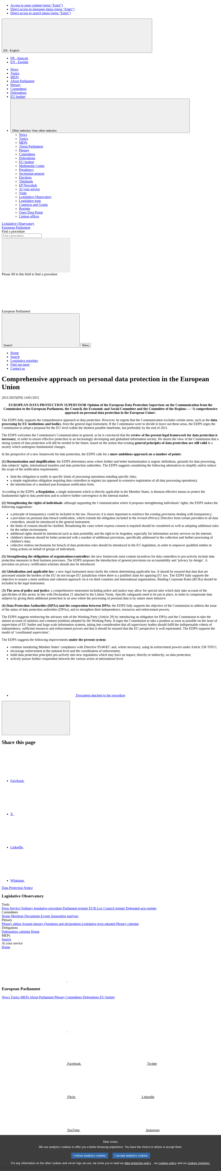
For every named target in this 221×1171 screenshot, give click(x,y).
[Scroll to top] (36, 718)
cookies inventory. (199, 1163)
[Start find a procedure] (36, 255)
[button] (67, 980)
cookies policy (168, 1163)
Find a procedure (13, 231)
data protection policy (138, 1163)
